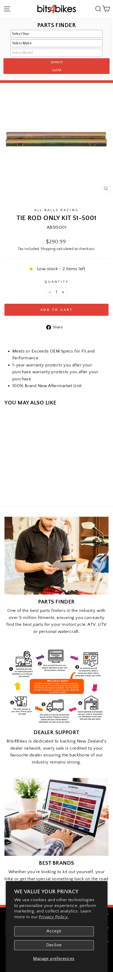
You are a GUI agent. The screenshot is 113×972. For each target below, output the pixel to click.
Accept (54, 931)
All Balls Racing (56, 210)
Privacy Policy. (53, 917)
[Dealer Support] (56, 686)
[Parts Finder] (56, 556)
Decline (54, 945)
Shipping (48, 249)
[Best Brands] (56, 817)
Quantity (56, 282)
